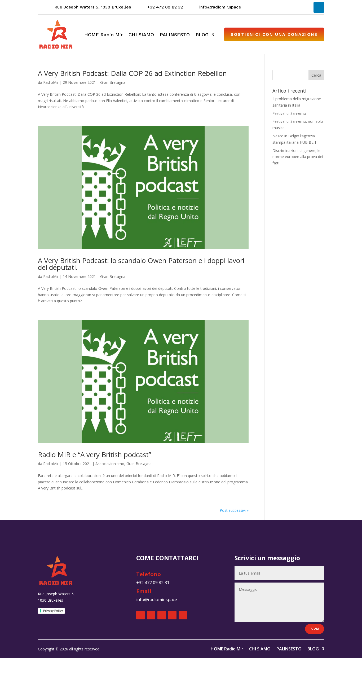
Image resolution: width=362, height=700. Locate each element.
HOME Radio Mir (103, 35)
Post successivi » (234, 510)
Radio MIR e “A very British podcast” (94, 454)
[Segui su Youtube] (293, 7)
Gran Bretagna (112, 82)
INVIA (315, 628)
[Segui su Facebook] (255, 7)
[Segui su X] (268, 7)
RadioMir (51, 82)
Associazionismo (109, 463)
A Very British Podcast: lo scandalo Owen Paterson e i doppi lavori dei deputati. (141, 264)
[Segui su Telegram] (306, 7)
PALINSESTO (175, 35)
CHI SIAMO (141, 35)
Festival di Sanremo (289, 113)
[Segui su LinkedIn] (319, 7)
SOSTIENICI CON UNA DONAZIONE (274, 34)
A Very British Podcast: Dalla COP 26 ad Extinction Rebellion (132, 73)
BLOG (202, 35)
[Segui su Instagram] (280, 7)
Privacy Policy (53, 610)
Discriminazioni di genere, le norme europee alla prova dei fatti (297, 157)
